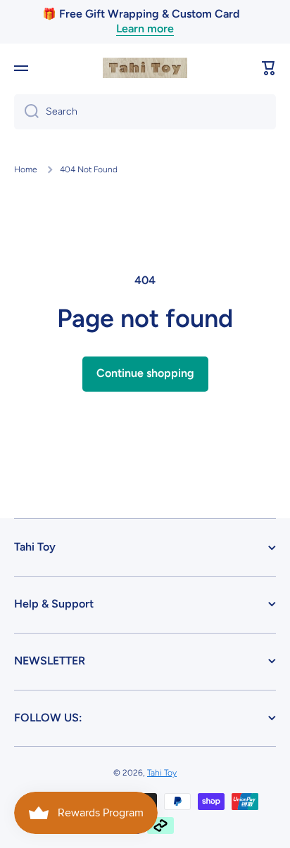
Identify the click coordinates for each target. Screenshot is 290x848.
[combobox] (145, 111)
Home (25, 169)
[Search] (26, 111)
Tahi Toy (162, 773)
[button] (269, 68)
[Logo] (145, 68)
